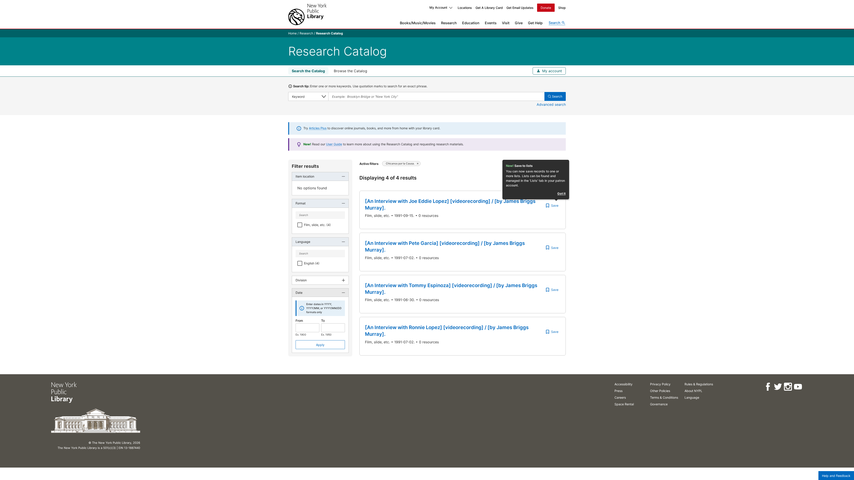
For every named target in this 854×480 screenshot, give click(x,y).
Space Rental (624, 404)
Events (491, 23)
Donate (546, 8)
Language (692, 397)
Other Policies (660, 391)
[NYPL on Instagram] (788, 387)
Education (470, 23)
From (299, 320)
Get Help (535, 23)
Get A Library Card (489, 8)
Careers (620, 397)
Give (519, 23)
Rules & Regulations (699, 384)
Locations (465, 8)
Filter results (305, 166)
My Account (438, 7)
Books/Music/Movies (418, 23)
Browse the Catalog (350, 71)
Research (449, 23)
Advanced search (551, 104)
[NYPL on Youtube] (798, 387)
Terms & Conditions (664, 397)
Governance (659, 404)
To (323, 320)
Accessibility (623, 384)
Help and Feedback (836, 476)
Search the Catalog (308, 71)
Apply (320, 345)
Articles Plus (317, 128)
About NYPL (693, 391)
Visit (506, 23)
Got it (561, 193)
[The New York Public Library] (307, 14)
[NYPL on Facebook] (767, 387)
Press (618, 391)
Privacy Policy (660, 384)
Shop (562, 8)
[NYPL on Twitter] (777, 387)
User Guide (334, 144)
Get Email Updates (520, 8)
